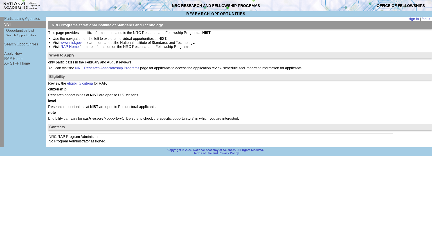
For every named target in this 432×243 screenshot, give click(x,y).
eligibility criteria (80, 83)
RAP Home (13, 59)
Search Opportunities (21, 35)
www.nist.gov (71, 43)
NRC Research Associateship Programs (107, 68)
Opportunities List (20, 30)
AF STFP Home (17, 63)
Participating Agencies (22, 18)
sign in (413, 19)
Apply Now (13, 54)
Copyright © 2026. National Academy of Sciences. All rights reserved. (215, 150)
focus (426, 19)
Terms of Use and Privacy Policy (216, 153)
